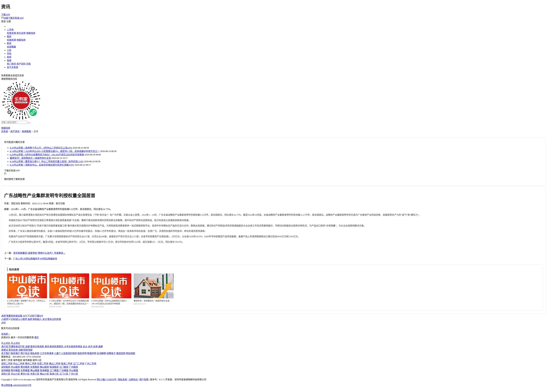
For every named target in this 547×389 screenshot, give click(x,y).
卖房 (9, 57)
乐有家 (4, 131)
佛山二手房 (54, 363)
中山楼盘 (73, 370)
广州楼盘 (63, 370)
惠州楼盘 (15, 370)
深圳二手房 (7, 363)
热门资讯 (11, 64)
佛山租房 (44, 367)
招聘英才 (111, 353)
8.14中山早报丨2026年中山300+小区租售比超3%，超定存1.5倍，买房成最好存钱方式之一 (55, 151)
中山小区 (15, 374)
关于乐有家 (12, 67)
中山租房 (15, 367)
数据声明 (91, 353)
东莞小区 (34, 374)
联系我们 (15, 353)
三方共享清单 (47, 353)
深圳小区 (5, 374)
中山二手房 (19, 363)
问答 (28, 64)
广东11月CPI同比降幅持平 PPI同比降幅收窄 (35, 258)
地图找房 (30, 33)
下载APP (5, 14)
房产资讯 (15, 131)
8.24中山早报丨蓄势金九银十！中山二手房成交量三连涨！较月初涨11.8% (46, 161)
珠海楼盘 (44, 370)
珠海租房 (54, 367)
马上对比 (5, 343)
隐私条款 (34, 353)
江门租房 (63, 367)
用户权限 (143, 379)
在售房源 (11, 33)
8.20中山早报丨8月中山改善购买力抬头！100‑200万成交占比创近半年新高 (47, 154)
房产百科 (21, 64)
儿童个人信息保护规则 (65, 353)
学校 (9, 53)
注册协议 (133, 379)
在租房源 (11, 40)
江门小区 (63, 374)
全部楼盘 (11, 47)
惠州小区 (25, 374)
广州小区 (73, 374)
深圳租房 (5, 367)
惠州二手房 (30, 363)
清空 (36, 337)
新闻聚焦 (26, 131)
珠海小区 (54, 374)
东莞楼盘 (25, 370)
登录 (3, 21)
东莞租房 (34, 367)
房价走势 (21, 33)
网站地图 (130, 353)
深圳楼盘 (5, 370)
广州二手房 (90, 363)
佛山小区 (44, 374)
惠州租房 (25, 367)
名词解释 (101, 353)
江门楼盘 (54, 370)
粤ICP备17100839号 (106, 379)
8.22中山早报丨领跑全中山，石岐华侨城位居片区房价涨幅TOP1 (42, 165)
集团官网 (120, 353)
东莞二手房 (42, 363)
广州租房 (73, 367)
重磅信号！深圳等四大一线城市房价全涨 (30, 158)
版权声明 (82, 353)
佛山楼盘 (34, 370)
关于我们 (5, 353)
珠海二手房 (66, 363)
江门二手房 (78, 363)
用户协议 (25, 353)
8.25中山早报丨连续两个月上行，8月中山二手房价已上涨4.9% (41, 148)
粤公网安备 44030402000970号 (16, 385)
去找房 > (5, 334)
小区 (9, 50)
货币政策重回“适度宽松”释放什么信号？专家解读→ (39, 253)
